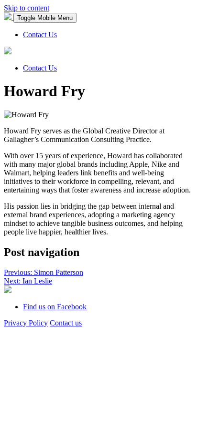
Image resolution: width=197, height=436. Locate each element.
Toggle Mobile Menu (45, 17)
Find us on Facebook (55, 307)
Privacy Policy (26, 323)
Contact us (66, 323)
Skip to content (26, 8)
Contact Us (40, 34)
